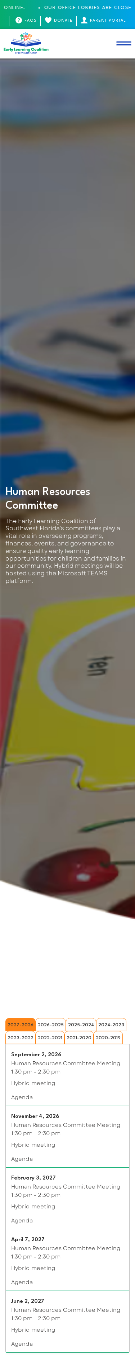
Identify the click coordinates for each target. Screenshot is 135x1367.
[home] (26, 43)
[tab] (20, 1024)
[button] (123, 43)
